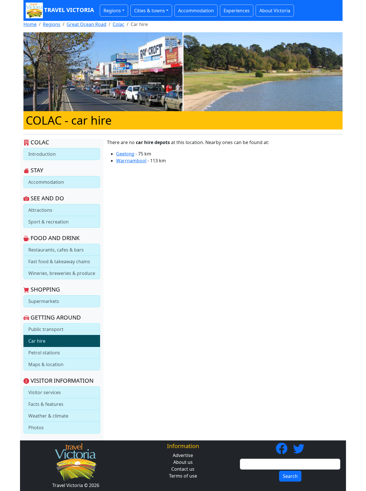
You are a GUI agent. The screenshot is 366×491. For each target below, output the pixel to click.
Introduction (42, 154)
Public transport (45, 329)
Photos (36, 427)
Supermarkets (43, 301)
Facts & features (45, 404)
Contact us (182, 469)
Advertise (183, 455)
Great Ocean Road (86, 24)
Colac (118, 24)
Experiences (237, 10)
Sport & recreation (48, 222)
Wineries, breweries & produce (61, 273)
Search (290, 476)
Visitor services (44, 392)
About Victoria (274, 10)
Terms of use (183, 476)
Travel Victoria (69, 10)
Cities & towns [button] (149, 10)
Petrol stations (44, 353)
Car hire (36, 341)
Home (30, 24)
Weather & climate (48, 416)
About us (183, 462)
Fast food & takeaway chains (59, 261)
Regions (51, 24)
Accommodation (196, 10)
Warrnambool (131, 160)
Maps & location (45, 364)
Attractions (40, 210)
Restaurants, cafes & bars (56, 250)
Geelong (125, 154)
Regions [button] (112, 10)
